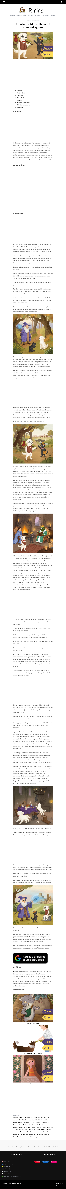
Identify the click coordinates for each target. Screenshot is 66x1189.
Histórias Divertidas (41, 1120)
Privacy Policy (20, 1147)
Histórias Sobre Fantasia (20, 1134)
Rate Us (56, 1147)
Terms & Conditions (34, 1147)
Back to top (59, 1183)
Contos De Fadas (18, 1117)
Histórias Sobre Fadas (44, 1132)
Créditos (19, 100)
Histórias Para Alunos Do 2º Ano (23, 1122)
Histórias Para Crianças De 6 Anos (24, 1127)
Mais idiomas (21, 107)
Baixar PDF (20, 98)
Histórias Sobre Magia (31, 1137)
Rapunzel (33, 1084)
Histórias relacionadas (23, 102)
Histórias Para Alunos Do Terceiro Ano (35, 1125)
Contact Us (47, 1147)
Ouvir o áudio (21, 93)
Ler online (20, 95)
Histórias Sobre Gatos (36, 1134)
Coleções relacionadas (24, 105)
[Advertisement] (33, 76)
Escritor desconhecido (33, 20)
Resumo (19, 90)
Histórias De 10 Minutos (32, 1117)
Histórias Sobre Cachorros (28, 1132)
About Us (10, 1147)
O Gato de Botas (33, 1023)
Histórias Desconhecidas (27, 1120)
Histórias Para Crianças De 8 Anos (29, 1129)
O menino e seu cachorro (33, 1053)
